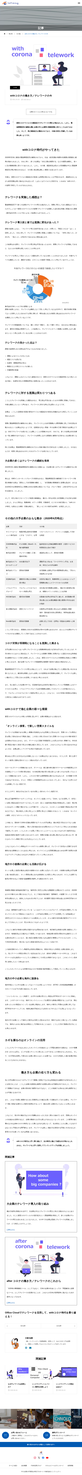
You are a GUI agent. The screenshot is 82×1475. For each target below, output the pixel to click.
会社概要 (24, 1465)
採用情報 (70, 1465)
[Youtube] (47, 1458)
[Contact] (30, 1347)
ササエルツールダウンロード (54, 1465)
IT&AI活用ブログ (36, 1465)
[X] (39, 1458)
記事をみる (11, 1230)
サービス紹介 (13, 1465)
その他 (15, 87)
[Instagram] (35, 1458)
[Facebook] (43, 1458)
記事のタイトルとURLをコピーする (41, 112)
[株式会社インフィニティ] (10, 3)
